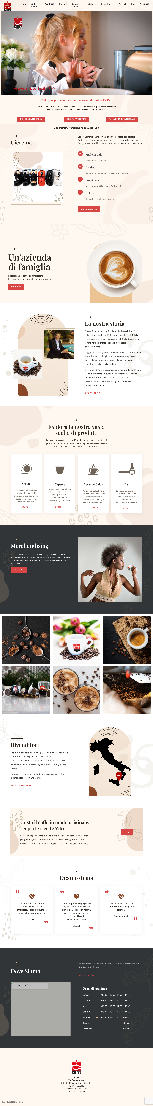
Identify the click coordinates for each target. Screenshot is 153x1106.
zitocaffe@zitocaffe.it (79, 1089)
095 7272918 (78, 1086)
